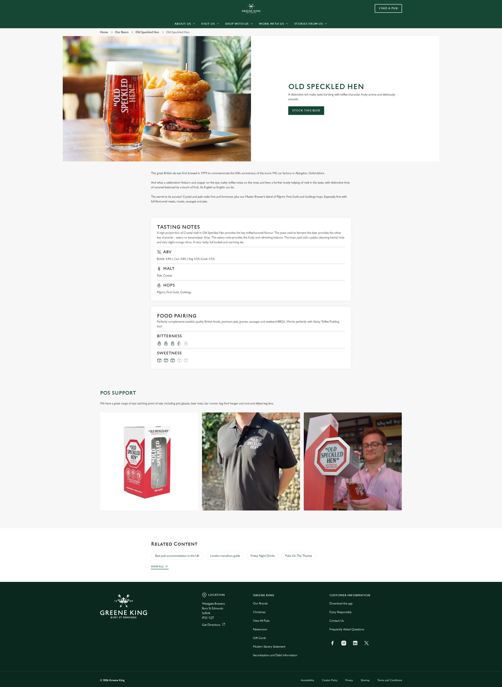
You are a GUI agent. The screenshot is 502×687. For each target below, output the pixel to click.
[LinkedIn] (355, 643)
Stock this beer (306, 110)
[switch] (202, 36)
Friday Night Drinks (263, 556)
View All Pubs (261, 620)
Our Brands (260, 603)
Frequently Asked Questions (346, 629)
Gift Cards (259, 638)
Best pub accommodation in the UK (177, 556)
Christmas (259, 612)
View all (157, 566)
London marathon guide (225, 556)
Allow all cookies (379, 10)
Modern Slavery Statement (269, 646)
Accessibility (307, 680)
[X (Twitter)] (366, 643)
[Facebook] (332, 643)
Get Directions (211, 625)
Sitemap (365, 680)
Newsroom (260, 629)
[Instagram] (344, 643)
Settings (290, 36)
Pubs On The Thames (298, 556)
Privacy (349, 680)
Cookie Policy (329, 680)
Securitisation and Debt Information (275, 655)
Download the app (341, 603)
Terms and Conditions (389, 680)
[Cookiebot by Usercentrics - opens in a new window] (115, 36)
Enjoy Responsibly (340, 612)
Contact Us (336, 620)
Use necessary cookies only (380, 23)
